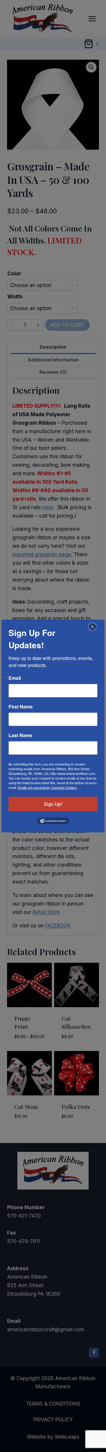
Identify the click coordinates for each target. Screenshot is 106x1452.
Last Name (20, 735)
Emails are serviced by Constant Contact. (47, 787)
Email (15, 678)
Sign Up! (53, 804)
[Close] (92, 626)
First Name (21, 706)
